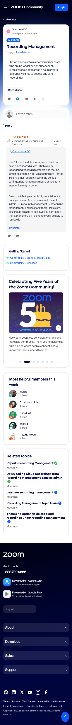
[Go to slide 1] (20, 361)
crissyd (24, 424)
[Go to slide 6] (47, 361)
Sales (9, 655)
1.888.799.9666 (14, 572)
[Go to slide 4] (38, 361)
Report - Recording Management (30, 463)
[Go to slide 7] (51, 361)
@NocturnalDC (21, 151)
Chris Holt (25, 413)
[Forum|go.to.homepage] (27, 7)
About (9, 627)
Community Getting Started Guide (30, 257)
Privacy (16, 701)
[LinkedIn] (13, 692)
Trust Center (28, 701)
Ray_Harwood (20, 136)
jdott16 (24, 391)
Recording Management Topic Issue (32, 503)
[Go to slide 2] (25, 361)
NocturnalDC (19, 29)
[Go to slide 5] (42, 361)
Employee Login (55, 706)
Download (12, 641)
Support (11, 670)
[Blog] (5, 692)
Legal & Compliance (13, 706)
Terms (6, 701)
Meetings (11, 19)
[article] (36, 187)
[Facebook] (45, 692)
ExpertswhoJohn (29, 402)
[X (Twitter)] (21, 692)
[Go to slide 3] (31, 361)
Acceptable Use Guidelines (51, 701)
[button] (5, 7)
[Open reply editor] (36, 114)
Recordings (15, 90)
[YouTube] (29, 692)
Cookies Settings (35, 706)
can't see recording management (30, 492)
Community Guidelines (23, 263)
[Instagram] (37, 692)
